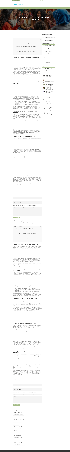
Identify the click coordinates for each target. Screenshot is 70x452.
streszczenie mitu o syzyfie (18, 437)
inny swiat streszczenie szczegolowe (19, 419)
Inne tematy (28, 22)
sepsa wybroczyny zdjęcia (17, 435)
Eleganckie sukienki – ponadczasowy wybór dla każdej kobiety (48, 59)
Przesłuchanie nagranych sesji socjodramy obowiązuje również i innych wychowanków (48, 112)
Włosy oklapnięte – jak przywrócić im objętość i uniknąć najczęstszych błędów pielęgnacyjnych (47, 34)
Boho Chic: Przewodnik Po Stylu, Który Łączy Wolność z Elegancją (47, 57)
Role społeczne (45, 106)
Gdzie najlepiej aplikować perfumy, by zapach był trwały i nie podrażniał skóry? (48, 45)
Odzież (43, 66)
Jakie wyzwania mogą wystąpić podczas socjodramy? (26, 51)
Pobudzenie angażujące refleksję (47, 110)
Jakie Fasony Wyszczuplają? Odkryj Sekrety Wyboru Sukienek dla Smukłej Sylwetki (50, 76)
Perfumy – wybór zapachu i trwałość (17, 0)
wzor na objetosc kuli (17, 444)
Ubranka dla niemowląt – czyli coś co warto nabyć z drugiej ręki (48, 55)
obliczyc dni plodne (16, 428)
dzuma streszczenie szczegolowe (18, 414)
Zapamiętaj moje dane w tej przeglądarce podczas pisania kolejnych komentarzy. (24, 205)
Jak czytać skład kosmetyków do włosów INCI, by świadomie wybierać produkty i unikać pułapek (47, 40)
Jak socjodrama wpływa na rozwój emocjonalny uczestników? (28, 43)
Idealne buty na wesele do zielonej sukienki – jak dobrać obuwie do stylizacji (48, 53)
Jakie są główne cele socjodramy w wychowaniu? (25, 41)
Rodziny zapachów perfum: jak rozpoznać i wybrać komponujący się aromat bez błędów (48, 43)
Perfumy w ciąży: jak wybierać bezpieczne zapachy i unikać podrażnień (48, 101)
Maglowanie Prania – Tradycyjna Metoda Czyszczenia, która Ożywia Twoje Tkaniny (48, 51)
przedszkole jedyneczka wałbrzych (19, 432)
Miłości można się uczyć (18, 378)
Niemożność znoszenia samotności (20, 377)
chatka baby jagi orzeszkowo (18, 412)
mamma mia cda (16, 424)
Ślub (43, 99)
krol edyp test (16, 421)
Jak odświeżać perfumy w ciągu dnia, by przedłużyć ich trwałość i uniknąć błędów (48, 114)
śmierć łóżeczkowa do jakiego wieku (19, 446)
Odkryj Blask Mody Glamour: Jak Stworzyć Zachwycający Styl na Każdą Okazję (49, 88)
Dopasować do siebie (18, 379)
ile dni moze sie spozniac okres (18, 417)
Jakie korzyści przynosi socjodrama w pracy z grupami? (27, 46)
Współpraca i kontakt (16, 8)
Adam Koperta (41, 22)
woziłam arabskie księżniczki (18, 442)
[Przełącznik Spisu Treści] (40, 39)
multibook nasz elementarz (18, 426)
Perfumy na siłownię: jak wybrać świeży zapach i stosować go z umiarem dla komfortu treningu (48, 37)
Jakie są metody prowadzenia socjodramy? (24, 236)
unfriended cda (16, 439)
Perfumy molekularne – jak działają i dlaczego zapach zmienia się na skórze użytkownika (47, 108)
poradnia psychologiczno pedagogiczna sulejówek (19, 430)
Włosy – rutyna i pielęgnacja (46, 70)
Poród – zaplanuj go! (18, 380)
